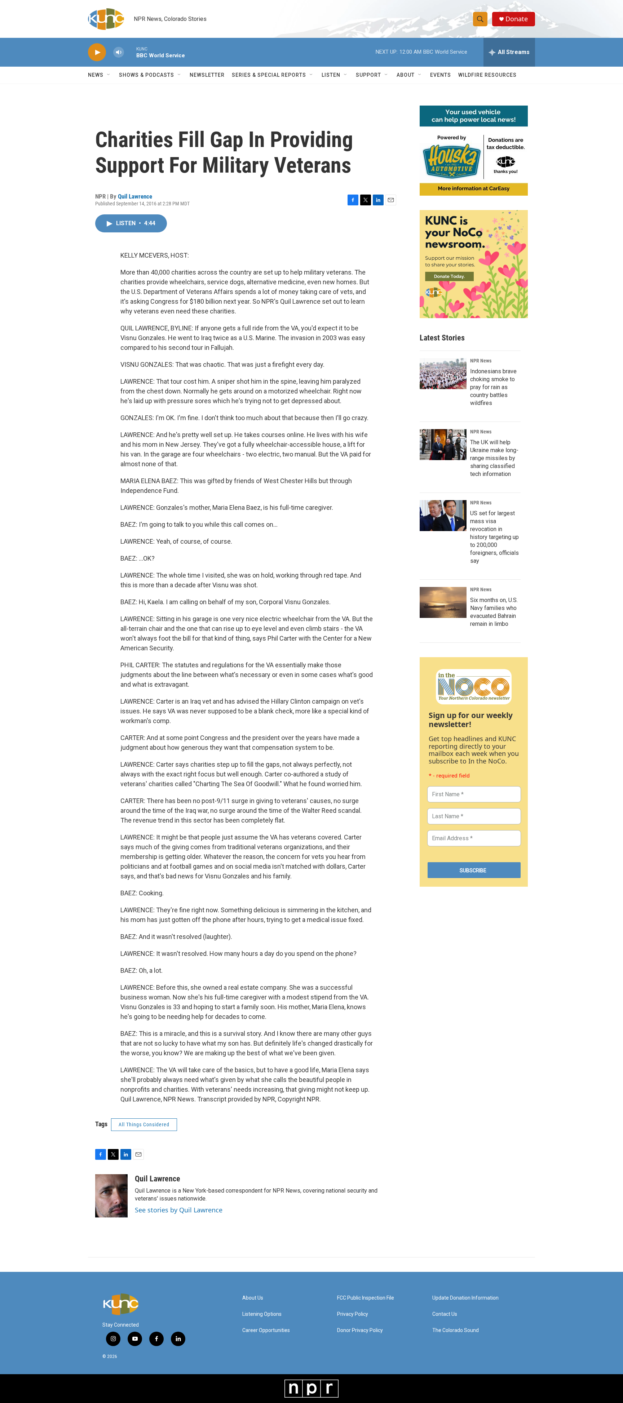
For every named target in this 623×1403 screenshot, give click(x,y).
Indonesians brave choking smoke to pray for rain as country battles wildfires (493, 387)
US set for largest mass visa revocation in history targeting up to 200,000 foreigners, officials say (494, 537)
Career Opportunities (266, 1330)
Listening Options (262, 1314)
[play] (97, 52)
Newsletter (207, 75)
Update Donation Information (465, 1298)
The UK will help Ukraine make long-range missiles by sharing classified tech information (494, 458)
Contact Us (444, 1314)
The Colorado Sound (455, 1330)
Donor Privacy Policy (360, 1330)
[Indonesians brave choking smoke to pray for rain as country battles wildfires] (443, 373)
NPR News (480, 361)
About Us (252, 1298)
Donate (516, 19)
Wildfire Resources (487, 75)
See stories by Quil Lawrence (178, 1210)
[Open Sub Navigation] (109, 75)
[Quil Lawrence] (111, 1195)
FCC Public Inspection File (365, 1298)
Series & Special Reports (269, 75)
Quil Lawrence (135, 196)
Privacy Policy (352, 1314)
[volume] (118, 52)
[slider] (130, 52)
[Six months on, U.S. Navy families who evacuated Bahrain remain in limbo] (443, 602)
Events (440, 75)
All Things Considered (144, 1124)
